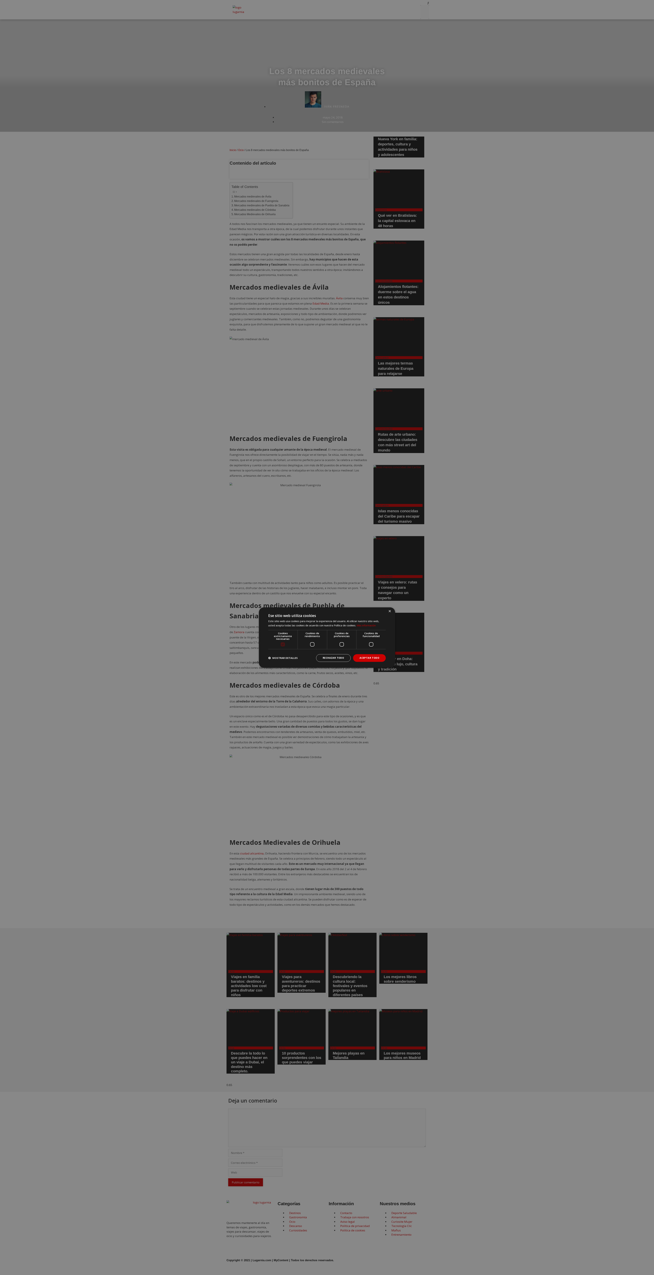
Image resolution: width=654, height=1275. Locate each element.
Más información (366, 625)
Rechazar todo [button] (333, 657)
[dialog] (327, 637)
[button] (283, 658)
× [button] (389, 611)
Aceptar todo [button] (369, 657)
